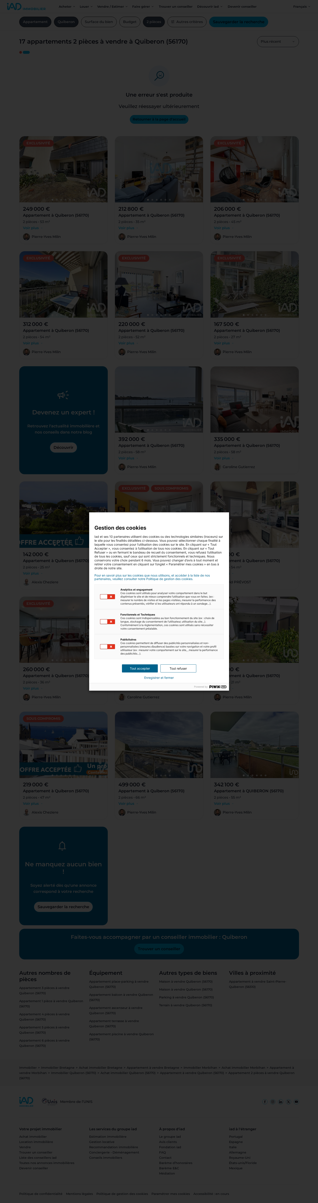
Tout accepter (140, 668)
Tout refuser (178, 668)
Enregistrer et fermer (159, 677)
